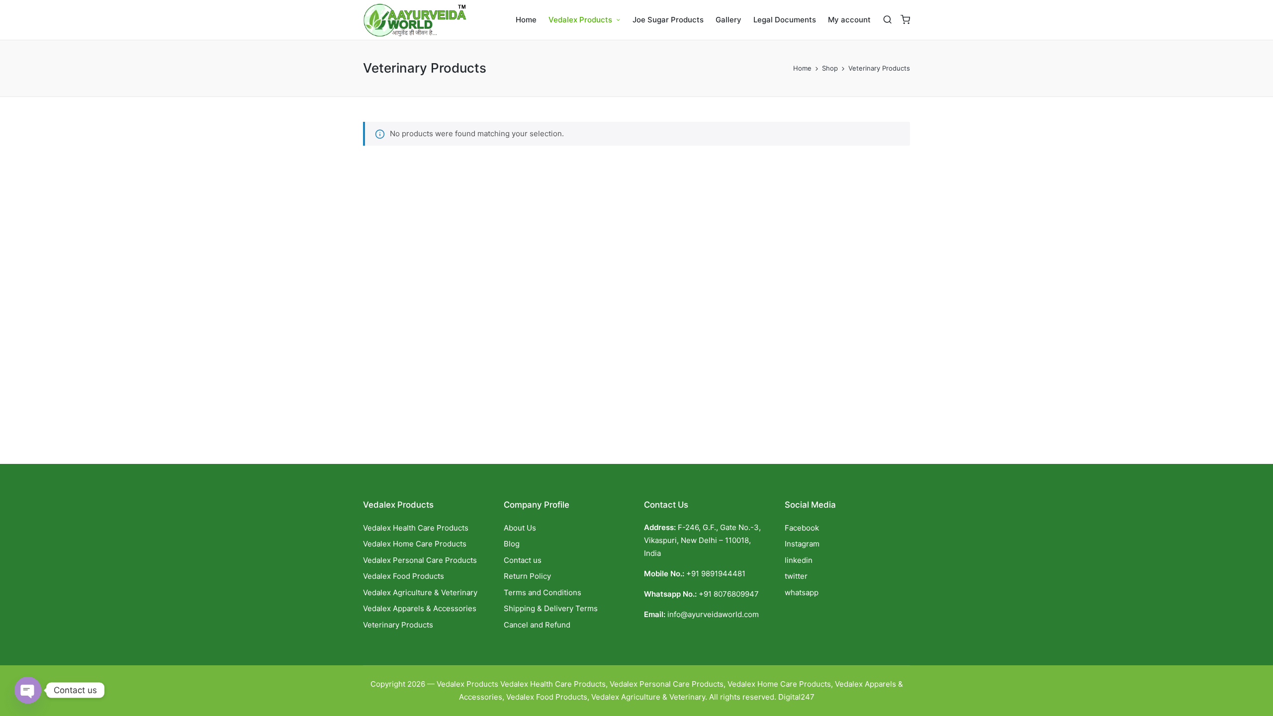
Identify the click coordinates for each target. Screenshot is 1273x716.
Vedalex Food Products (403, 576)
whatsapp (801, 592)
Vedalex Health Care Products (415, 528)
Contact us (523, 560)
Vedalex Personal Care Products (420, 560)
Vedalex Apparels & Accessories (419, 608)
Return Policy (527, 576)
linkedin (799, 560)
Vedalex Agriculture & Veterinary (420, 592)
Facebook (802, 528)
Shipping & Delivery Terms (551, 608)
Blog (512, 543)
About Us (520, 528)
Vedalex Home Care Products (414, 543)
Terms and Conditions (542, 592)
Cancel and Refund (537, 624)
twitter (796, 576)
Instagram (802, 543)
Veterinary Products (398, 624)
